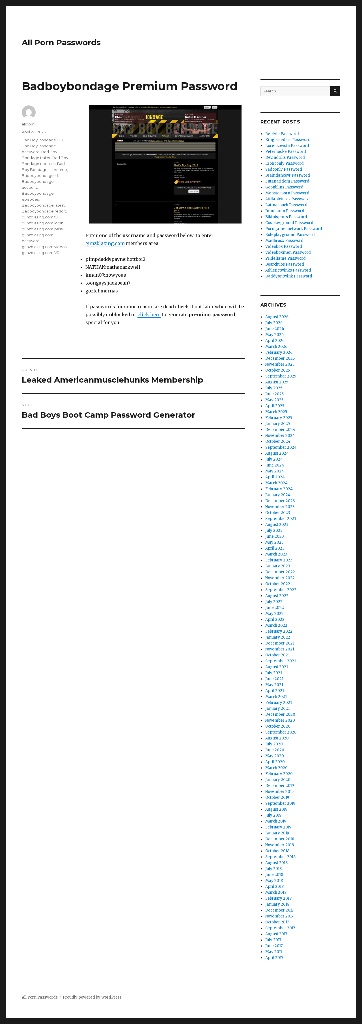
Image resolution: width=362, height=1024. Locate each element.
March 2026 (276, 346)
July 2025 (273, 388)
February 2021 (278, 702)
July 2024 (274, 459)
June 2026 (274, 328)
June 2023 (274, 536)
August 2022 (276, 595)
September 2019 (280, 803)
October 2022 (277, 584)
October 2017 (277, 922)
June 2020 (274, 750)
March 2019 (275, 821)
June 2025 (274, 394)
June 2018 (274, 874)
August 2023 (276, 524)
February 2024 (279, 489)
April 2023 (275, 548)
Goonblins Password (284, 187)
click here (149, 314)
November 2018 (279, 845)
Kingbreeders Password (288, 139)
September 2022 (280, 589)
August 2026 (276, 316)
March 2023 (276, 554)
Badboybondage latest (43, 205)
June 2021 (274, 678)
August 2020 (277, 738)
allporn (28, 124)
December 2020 (280, 714)
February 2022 (278, 631)
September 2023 (280, 518)
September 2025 (280, 376)
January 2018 (277, 904)
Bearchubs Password (284, 264)
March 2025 (276, 411)
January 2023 (277, 566)
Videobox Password (283, 246)
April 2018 (274, 886)
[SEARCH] (335, 91)
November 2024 (280, 435)
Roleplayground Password (290, 234)
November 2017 (279, 916)
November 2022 (280, 578)
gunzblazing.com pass (42, 229)
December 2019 (279, 785)
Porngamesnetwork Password (293, 228)
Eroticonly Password (284, 163)
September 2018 (280, 856)
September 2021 (280, 661)
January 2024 (277, 495)
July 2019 (273, 815)
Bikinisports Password (286, 216)
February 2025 (278, 417)
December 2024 (280, 429)
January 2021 (277, 708)
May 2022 (274, 613)
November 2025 (279, 364)
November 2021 (279, 649)
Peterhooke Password (285, 151)
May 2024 (274, 471)
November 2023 (280, 506)
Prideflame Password (285, 258)
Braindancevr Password (287, 175)
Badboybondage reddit (44, 211)
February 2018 (278, 898)
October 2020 (277, 726)
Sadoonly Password (283, 169)
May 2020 (274, 756)
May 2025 (274, 400)
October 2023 (277, 512)
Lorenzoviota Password (287, 145)
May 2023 (274, 542)
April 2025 (274, 405)
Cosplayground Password (289, 222)
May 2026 (274, 334)
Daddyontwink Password (288, 276)
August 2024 (277, 453)
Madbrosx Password (284, 240)
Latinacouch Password (286, 205)
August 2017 (276, 934)
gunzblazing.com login (42, 223)
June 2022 (274, 607)
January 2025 (277, 423)
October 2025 (277, 370)
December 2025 (280, 358)
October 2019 (277, 797)
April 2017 (274, 957)
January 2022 (277, 637)
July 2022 (274, 601)
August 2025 (276, 382)
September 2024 (281, 447)
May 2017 (273, 951)
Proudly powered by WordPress (92, 997)
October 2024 (277, 441)
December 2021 (279, 643)
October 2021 (277, 655)
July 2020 (274, 744)
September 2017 (280, 928)
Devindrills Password (285, 157)
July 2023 (274, 530)
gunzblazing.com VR (40, 252)
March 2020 (276, 767)
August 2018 (276, 862)
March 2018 (275, 892)
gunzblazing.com (105, 243)
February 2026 (278, 352)
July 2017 (273, 940)
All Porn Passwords (61, 42)
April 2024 (275, 477)
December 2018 (279, 839)
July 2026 (274, 322)
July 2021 (273, 673)
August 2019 (276, 809)
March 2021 (276, 696)
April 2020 (275, 762)
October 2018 (277, 851)
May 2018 (274, 880)
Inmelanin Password (284, 211)
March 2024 (276, 483)
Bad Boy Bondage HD (42, 140)
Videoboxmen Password (288, 252)
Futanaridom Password (287, 181)
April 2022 (275, 619)
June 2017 (274, 945)
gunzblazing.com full (40, 217)
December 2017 (279, 910)
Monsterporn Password (287, 193)
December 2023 (280, 500)
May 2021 (274, 684)
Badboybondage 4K (40, 175)
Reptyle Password (282, 133)
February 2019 (278, 827)
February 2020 (279, 773)
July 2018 (273, 868)
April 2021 (274, 690)
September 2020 (281, 732)
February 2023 (278, 560)
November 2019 (279, 791)
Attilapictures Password (287, 199)
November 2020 (280, 720)
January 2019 (277, 833)
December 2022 (280, 572)
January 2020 (277, 779)
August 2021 (276, 667)
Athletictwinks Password (288, 270)
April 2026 (275, 340)
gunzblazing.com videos (44, 246)
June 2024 (274, 465)
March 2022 (276, 625)
